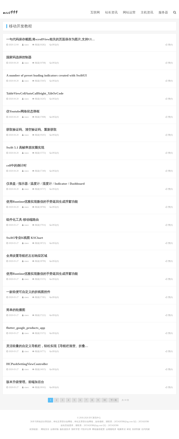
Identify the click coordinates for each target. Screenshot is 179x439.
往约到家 (145, 429)
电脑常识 (121, 429)
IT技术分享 (86, 429)
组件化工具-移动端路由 (22, 219)
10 (104, 400)
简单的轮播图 (15, 310)
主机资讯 (147, 12)
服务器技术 (65, 429)
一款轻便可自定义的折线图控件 (28, 292)
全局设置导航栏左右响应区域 (26, 255)
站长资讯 (111, 12)
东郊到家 (136, 429)
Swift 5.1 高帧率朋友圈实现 (25, 147)
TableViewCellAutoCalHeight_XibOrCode (34, 93)
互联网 (95, 12)
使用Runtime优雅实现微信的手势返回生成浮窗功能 (42, 201)
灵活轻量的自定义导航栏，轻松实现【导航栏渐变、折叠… (47, 346)
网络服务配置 (98, 429)
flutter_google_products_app (25, 328)
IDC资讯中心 (10, 12)
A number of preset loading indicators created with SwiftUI (46, 75)
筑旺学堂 (75, 429)
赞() (170, 44)
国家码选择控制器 (18, 57)
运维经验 (54, 429)
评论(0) (55, 44)
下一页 (113, 400)
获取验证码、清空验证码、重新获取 (31, 129)
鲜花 (129, 429)
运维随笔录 (111, 429)
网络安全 (45, 429)
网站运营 (129, 12)
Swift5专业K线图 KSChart (24, 237)
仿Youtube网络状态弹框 (23, 111)
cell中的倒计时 (16, 165)
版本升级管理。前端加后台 (25, 382)
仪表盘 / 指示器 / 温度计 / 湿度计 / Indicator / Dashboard (45, 183)
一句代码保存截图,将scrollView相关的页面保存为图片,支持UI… (50, 39)
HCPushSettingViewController (27, 364)
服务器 (163, 12)
